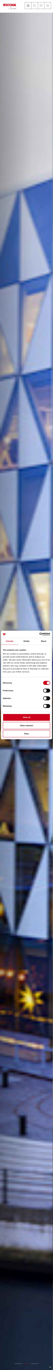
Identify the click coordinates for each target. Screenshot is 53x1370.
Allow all (26, 717)
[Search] (34, 5)
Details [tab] (27, 641)
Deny (26, 734)
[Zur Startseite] (9, 6)
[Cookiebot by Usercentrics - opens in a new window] (39, 634)
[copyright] (50, 1367)
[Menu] (47, 5)
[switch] (46, 691)
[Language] (28, 5)
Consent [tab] (9, 641)
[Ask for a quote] (41, 5)
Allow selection (26, 725)
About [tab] (43, 641)
